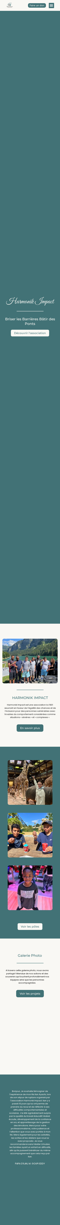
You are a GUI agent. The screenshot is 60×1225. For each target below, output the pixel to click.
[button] (51, 5)
